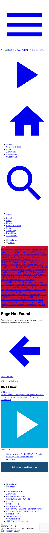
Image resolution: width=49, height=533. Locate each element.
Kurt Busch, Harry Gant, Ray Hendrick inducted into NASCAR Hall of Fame (21, 279)
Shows (9, 144)
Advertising (11, 151)
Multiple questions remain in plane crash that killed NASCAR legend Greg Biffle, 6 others (23, 304)
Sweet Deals (11, 154)
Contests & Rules (13, 146)
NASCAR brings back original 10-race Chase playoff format (23, 292)
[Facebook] (11, 240)
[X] (10, 242)
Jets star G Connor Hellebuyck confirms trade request (20, 258)
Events (9, 149)
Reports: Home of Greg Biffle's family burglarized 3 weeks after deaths (24, 285)
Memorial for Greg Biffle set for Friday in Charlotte (23, 288)
